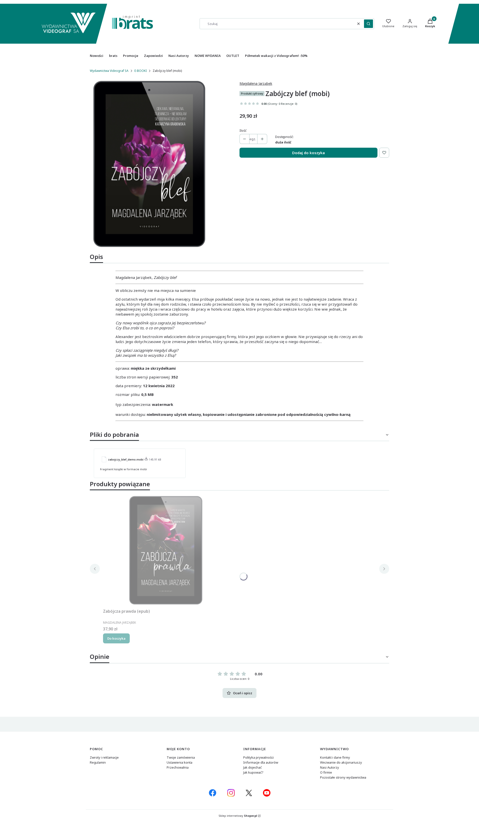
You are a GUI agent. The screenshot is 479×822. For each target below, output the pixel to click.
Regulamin (98, 762)
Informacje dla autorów (260, 762)
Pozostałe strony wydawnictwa (343, 777)
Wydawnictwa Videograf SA (109, 71)
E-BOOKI (140, 71)
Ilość (243, 130)
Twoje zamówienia (181, 757)
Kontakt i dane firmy (335, 757)
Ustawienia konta (179, 762)
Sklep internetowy (238, 816)
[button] (368, 23)
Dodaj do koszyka (308, 152)
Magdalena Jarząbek (256, 83)
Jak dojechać (252, 767)
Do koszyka (116, 638)
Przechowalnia (178, 767)
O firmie (326, 772)
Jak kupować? (253, 772)
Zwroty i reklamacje (104, 757)
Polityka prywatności (258, 757)
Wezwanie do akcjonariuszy (341, 762)
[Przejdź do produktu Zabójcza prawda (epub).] (165, 550)
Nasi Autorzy (329, 767)
